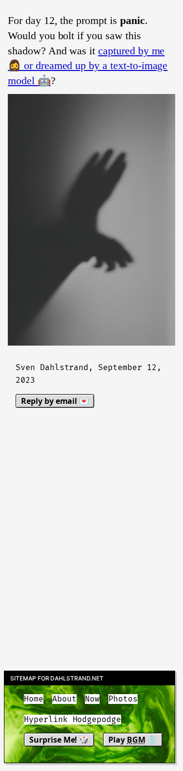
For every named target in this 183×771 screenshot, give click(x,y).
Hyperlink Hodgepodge (72, 719)
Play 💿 (132, 739)
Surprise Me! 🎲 (59, 739)
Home (33, 699)
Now (92, 699)
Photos (123, 699)
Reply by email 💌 (55, 401)
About (64, 699)
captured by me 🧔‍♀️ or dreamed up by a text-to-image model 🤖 (87, 66)
